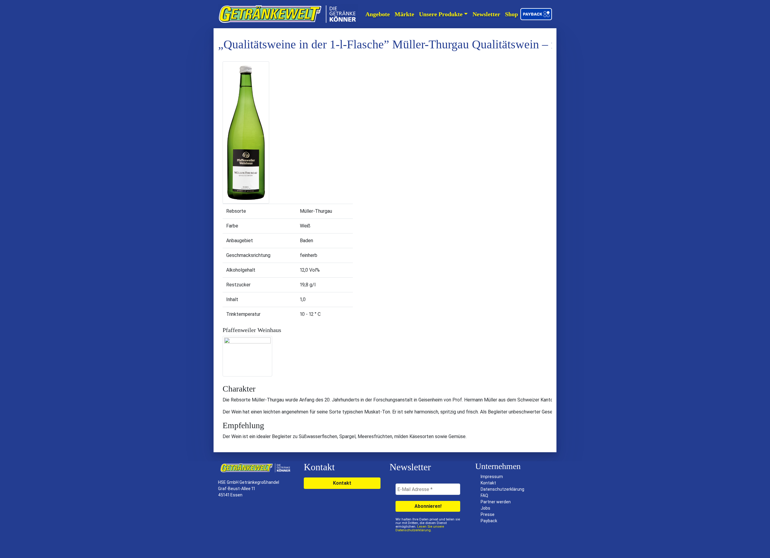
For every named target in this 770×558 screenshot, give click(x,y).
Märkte (404, 14)
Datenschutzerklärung (502, 489)
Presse (487, 514)
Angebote (377, 14)
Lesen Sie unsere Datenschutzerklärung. (420, 528)
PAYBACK (537, 14)
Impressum (492, 476)
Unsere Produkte (441, 14)
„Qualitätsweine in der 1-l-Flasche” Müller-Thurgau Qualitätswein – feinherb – (409, 44)
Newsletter (486, 14)
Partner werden (496, 501)
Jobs (485, 508)
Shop (511, 14)
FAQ (484, 495)
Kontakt (342, 483)
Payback (489, 520)
